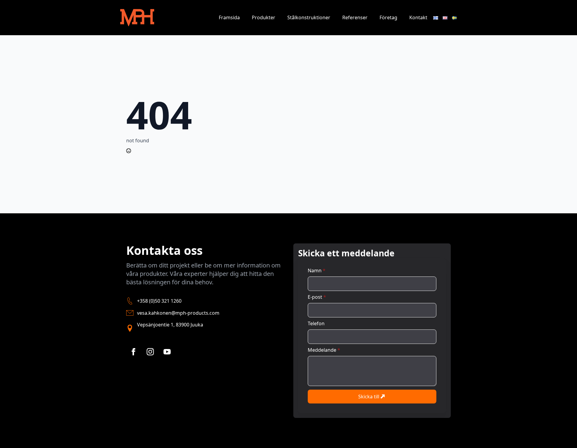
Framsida (229, 17)
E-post (317, 297)
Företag (388, 17)
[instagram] (150, 351)
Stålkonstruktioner (308, 17)
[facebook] (133, 351)
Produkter (263, 17)
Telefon (316, 323)
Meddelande (324, 350)
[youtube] (167, 351)
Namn (316, 270)
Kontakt (418, 17)
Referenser (355, 17)
